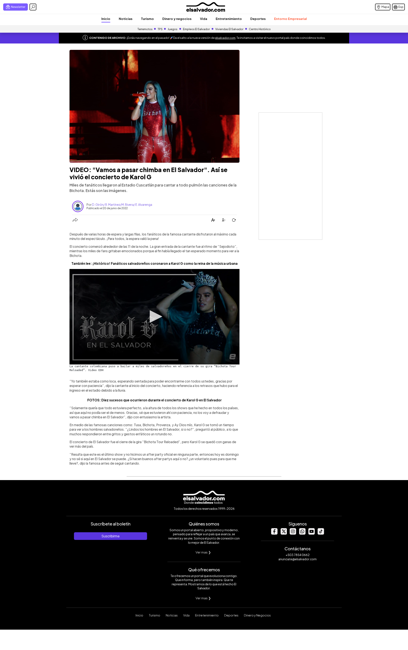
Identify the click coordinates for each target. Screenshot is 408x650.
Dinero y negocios (176, 19)
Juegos (172, 29)
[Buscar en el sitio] (33, 7)
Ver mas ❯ (203, 552)
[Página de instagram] (292, 533)
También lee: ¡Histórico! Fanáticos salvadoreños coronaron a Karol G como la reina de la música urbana (154, 263)
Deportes (258, 19)
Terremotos (145, 29)
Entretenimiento (229, 19)
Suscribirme (110, 536)
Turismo (147, 19)
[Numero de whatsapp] (302, 533)
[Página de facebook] (274, 533)
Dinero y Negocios (257, 615)
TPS (160, 29)
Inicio (105, 19)
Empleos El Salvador (196, 29)
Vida (203, 19)
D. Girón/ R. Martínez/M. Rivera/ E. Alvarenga (122, 204)
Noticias (125, 19)
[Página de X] (283, 533)
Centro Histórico (260, 29)
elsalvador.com (225, 37)
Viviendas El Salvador (229, 29)
